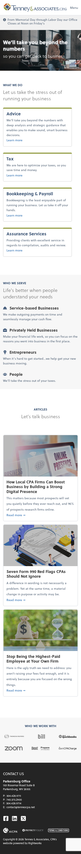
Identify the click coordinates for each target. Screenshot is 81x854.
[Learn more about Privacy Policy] (32, 830)
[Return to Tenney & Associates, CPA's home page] (35, 7)
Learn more (23, 140)
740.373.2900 (14, 799)
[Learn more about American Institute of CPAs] (10, 830)
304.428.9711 (13, 796)
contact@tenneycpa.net (20, 807)
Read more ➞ (40, 515)
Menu (74, 7)
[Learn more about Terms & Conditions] (58, 830)
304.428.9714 (13, 803)
